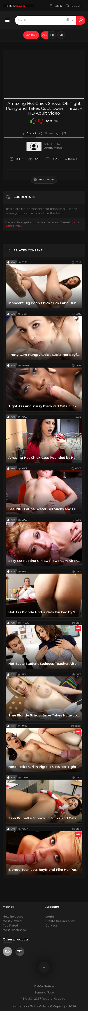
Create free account (60, 921)
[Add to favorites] (57, 133)
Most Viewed (12, 921)
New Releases (13, 916)
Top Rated (10, 925)
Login (72, 222)
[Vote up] (32, 121)
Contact (51, 925)
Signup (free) (13, 225)
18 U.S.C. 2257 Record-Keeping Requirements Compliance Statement (44, 998)
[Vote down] (40, 121)
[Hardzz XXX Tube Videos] (18, 5)
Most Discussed (14, 930)
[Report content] (64, 133)
